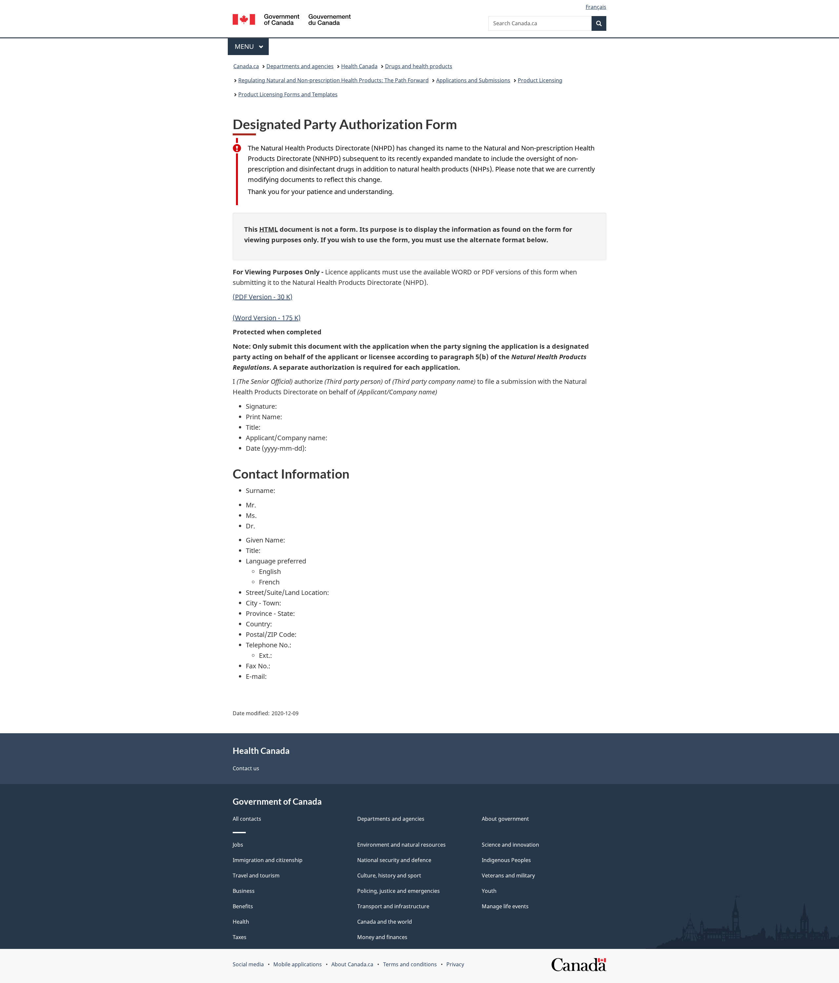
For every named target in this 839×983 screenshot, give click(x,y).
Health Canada (359, 66)
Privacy (455, 964)
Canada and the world (384, 921)
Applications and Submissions (473, 80)
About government (505, 818)
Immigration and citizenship (267, 860)
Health (241, 921)
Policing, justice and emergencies (398, 891)
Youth (489, 891)
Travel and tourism (256, 875)
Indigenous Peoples (506, 860)
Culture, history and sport (389, 875)
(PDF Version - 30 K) (262, 296)
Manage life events (505, 906)
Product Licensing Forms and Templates (288, 94)
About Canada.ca (352, 964)
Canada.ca (246, 66)
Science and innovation (510, 844)
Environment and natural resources (401, 844)
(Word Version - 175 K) (267, 317)
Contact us (246, 768)
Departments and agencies (300, 66)
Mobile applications (297, 964)
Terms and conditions (410, 964)
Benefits (243, 906)
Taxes (239, 937)
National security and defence (394, 860)
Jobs (238, 844)
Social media (248, 964)
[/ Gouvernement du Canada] (292, 20)
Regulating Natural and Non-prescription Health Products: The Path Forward (333, 80)
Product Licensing (540, 80)
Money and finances (382, 937)
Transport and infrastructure (393, 906)
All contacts (247, 818)
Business (244, 891)
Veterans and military (508, 875)
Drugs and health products (418, 66)
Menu (245, 46)
